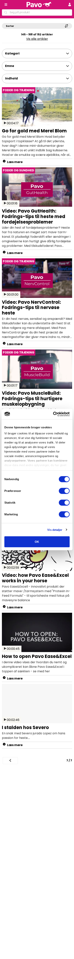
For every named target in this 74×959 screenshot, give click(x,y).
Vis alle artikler (37, 39)
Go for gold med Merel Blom (34, 131)
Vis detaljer (54, 529)
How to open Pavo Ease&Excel (37, 656)
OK (37, 541)
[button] (69, 4)
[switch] (64, 491)
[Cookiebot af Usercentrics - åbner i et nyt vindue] (53, 414)
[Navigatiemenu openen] (6, 5)
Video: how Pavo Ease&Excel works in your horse (35, 578)
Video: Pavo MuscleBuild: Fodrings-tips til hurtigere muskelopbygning (32, 398)
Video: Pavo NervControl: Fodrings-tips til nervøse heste (31, 307)
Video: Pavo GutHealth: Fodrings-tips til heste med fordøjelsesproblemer (33, 216)
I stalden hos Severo (25, 727)
